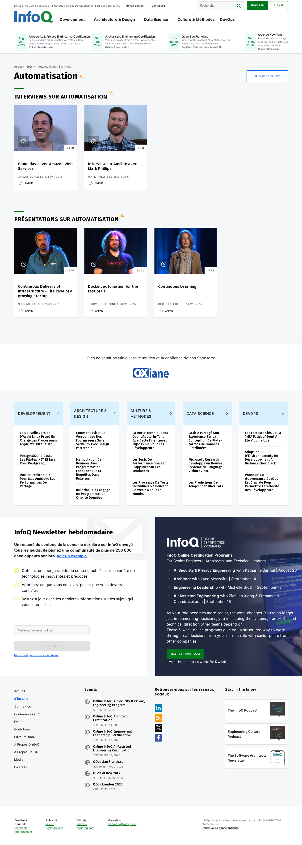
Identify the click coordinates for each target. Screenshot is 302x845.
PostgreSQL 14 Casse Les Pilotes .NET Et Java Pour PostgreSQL (37, 459)
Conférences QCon (28, 714)
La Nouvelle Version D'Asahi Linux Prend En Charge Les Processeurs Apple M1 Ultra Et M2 (38, 438)
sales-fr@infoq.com (54, 826)
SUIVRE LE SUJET (267, 76)
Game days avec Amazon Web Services (45, 166)
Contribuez (22, 729)
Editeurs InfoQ (24, 737)
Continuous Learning (177, 286)
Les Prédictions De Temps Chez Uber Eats (206, 484)
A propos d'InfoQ (26, 744)
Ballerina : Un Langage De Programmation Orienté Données (93, 494)
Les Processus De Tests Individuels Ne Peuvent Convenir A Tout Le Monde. (150, 488)
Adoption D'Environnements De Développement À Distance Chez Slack (261, 457)
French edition (134, 5)
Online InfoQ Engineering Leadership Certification (112, 733)
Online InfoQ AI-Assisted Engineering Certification (112, 748)
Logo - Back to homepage (33, 17)
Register (257, 5)
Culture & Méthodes (196, 19)
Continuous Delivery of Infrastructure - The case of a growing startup (45, 291)
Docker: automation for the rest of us (113, 289)
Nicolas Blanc (29, 304)
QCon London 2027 (108, 784)
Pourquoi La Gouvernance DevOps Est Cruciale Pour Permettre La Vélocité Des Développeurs (262, 482)
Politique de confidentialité (220, 828)
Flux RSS (81, 76)
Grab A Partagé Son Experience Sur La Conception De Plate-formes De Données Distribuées (205, 440)
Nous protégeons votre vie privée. (36, 655)
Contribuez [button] (158, 5)
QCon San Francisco (108, 762)
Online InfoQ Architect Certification (110, 718)
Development (72, 19)
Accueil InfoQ (23, 66)
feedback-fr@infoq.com (23, 829)
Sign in (279, 5)
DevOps (227, 19)
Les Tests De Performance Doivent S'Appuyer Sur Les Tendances (149, 465)
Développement (34, 413)
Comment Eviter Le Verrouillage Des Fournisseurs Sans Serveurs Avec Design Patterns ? (92, 440)
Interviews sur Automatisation (60, 96)
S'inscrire (21, 698)
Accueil (19, 691)
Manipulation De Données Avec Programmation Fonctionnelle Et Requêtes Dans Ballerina (88, 469)
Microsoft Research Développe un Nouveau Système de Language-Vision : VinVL (206, 465)
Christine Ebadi (169, 304)
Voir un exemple (72, 555)
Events (19, 722)
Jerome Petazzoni (101, 304)
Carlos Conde (28, 176)
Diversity (20, 767)
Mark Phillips (98, 176)
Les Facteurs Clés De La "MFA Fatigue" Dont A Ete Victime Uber (263, 436)
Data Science (156, 19)
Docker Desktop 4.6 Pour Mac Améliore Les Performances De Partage (37, 480)
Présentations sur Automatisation (66, 219)
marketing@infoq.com (122, 824)
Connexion (22, 706)
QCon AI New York (106, 773)
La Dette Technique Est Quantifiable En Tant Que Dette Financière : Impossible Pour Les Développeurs (150, 440)
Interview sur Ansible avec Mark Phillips (112, 166)
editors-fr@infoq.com (85, 826)
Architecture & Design (114, 19)
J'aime (29, 183)
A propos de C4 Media (26, 755)
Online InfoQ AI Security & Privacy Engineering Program (119, 703)
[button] (52, 646)
